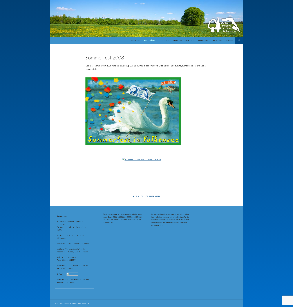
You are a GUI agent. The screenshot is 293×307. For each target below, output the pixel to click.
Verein (164, 40)
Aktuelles (135, 40)
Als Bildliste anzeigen (146, 196)
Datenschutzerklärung (222, 40)
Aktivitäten (149, 40)
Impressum (203, 40)
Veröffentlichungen (182, 40)
